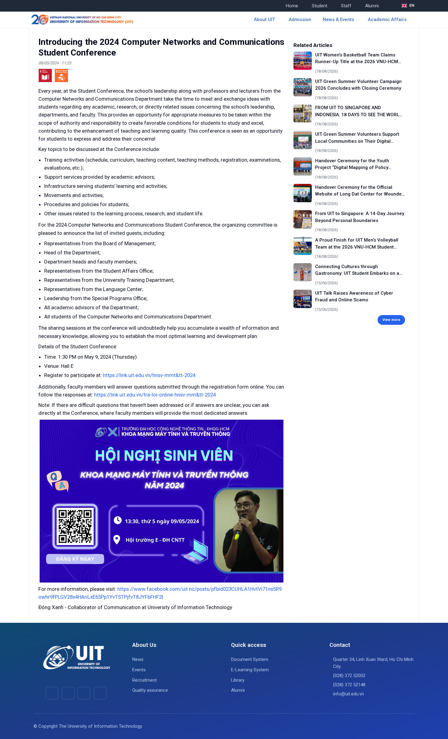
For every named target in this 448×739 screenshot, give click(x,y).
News (138, 659)
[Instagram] (84, 693)
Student (319, 6)
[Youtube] (68, 693)
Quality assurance (150, 690)
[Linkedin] (100, 693)
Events (139, 670)
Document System (249, 659)
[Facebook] (52, 693)
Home (292, 6)
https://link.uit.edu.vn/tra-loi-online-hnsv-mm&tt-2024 (155, 395)
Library (237, 680)
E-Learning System (250, 670)
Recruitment (144, 680)
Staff (346, 6)
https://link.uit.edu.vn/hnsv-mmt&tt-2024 (149, 375)
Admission (300, 19)
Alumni (372, 6)
